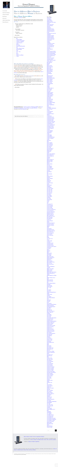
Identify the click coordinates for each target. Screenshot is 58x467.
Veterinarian (49, 411)
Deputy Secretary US (50, 156)
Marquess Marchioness (50, 257)
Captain (48, 85)
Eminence (48, 177)
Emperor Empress (50, 178)
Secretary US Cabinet (50, 367)
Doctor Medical (49, 166)
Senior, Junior (49, 378)
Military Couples (49, 269)
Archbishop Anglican (50, 35)
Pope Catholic (49, 315)
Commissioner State (50, 120)
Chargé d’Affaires (50, 95)
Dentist (48, 152)
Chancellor (48, 91)
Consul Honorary (50, 123)
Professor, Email (49, 338)
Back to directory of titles (28, 436)
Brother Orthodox (50, 81)
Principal (48, 336)
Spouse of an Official (19, 55)
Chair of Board (49, 89)
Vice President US (50, 417)
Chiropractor (49, 106)
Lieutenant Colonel (50, 243)
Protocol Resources (23, 109)
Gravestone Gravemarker (51, 211)
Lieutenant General (50, 244)
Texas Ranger (49, 394)
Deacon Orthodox (50, 143)
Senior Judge (49, 376)
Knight (48, 237)
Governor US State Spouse (51, 209)
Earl (47, 172)
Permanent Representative (51, 306)
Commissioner (49, 115)
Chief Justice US (49, 100)
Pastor (48, 302)
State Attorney (49, 391)
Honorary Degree (50, 217)
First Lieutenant (49, 192)
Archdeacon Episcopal (50, 38)
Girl (17, 47)
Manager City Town (50, 256)
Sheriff (48, 381)
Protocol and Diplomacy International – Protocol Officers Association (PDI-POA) (28, 107)
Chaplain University (50, 94)
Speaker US (49, 386)
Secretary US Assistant (50, 366)
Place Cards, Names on (50, 311)
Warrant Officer (49, 422)
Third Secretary (49, 396)
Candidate (48, 84)
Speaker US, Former (50, 388)
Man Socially (49, 255)
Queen (48, 343)
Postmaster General (50, 318)
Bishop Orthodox (50, 70)
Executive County (50, 182)
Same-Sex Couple (50, 359)
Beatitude (48, 63)
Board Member (49, 73)
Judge (48, 227)
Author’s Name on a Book (51, 60)
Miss (17, 50)
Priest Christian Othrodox (51, 333)
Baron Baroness (49, 62)
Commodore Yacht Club (51, 121)
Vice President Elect (50, 415)
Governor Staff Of (50, 206)
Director (48, 162)
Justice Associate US (50, 233)
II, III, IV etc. (49, 219)
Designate (48, 157)
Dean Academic (49, 146)
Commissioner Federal (50, 118)
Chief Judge (49, 98)
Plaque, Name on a (50, 312)
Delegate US (49, 151)
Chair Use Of (49, 90)
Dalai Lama (49, 140)
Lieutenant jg (49, 247)
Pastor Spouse (49, 303)
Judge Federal (49, 228)
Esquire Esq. (49, 180)
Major (48, 251)
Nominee (48, 295)
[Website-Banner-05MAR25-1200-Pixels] (29, 3)
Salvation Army (49, 357)
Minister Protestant (50, 280)
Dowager (48, 170)
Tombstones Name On (50, 399)
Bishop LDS (49, 67)
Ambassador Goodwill (50, 30)
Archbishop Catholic (50, 36)
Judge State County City (51, 230)
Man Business (49, 254)
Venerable (48, 407)
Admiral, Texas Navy (50, 24)
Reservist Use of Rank (50, 351)
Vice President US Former (51, 418)
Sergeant (48, 379)
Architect (48, 41)
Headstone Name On (50, 214)
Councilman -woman (50, 127)
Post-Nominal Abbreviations (51, 317)
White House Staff (50, 423)
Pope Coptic (49, 316)
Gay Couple (49, 198)
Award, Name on (49, 61)
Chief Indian (49, 96)
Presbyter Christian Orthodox (51, 321)
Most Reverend (49, 285)
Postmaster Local (49, 320)
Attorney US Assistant (50, 57)
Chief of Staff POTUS (50, 104)
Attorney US (49, 56)
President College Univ (50, 322)
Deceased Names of (50, 148)
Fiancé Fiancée (49, 185)
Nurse (48, 298)
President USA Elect (50, 328)
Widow (17, 56)
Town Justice (49, 400)
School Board (49, 360)
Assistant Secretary (50, 44)
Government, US (49, 204)
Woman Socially (49, 427)
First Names (18, 45)
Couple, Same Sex (19, 42)
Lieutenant (48, 241)
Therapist (48, 395)
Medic (48, 265)
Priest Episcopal (49, 334)
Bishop (48, 64)
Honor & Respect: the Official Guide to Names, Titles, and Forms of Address (43, 439)
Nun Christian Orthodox (51, 297)
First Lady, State (49, 189)
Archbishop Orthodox (50, 37)
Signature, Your (49, 382)
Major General (49, 253)
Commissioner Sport (50, 119)
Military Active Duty (50, 268)
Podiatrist (48, 313)
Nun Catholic (49, 296)
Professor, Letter (49, 340)
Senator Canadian (50, 373)
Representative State (50, 347)
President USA (49, 327)
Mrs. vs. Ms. (18, 51)
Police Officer (49, 314)
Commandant (49, 112)
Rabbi (48, 344)
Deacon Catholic (49, 142)
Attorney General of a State (51, 54)
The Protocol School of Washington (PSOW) (31, 106)
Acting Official (49, 19)
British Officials (49, 76)
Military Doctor (49, 270)
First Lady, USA (49, 190)
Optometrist (49, 299)
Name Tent (48, 291)
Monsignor (49, 284)
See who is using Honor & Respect (38, 436)
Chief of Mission (49, 101)
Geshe (48, 201)
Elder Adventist (49, 173)
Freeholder (48, 197)
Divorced (48, 164)
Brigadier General (50, 75)
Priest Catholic (49, 332)
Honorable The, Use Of (51, 216)
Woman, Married (19, 49)
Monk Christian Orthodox (51, 283)
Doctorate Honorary (50, 168)
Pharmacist (48, 308)
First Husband (49, 187)
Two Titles (48, 403)
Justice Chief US (49, 234)
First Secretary (49, 195)
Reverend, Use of (50, 354)
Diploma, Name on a (50, 159)
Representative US (50, 349)
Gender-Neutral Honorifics (20, 46)
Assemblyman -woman (50, 43)
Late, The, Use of (50, 238)
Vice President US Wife (51, 420)
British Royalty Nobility (51, 78)
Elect (48, 175)
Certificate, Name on (50, 88)
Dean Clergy (49, 147)
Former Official (49, 196)
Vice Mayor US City (50, 414)
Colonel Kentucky (50, 111)
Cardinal (48, 86)
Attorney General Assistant (51, 51)
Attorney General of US (51, 55)
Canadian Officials (50, 83)
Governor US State (50, 208)
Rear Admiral (49, 346)
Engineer (48, 179)
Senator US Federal (50, 374)
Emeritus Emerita (50, 176)
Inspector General (50, 220)
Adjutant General (49, 21)
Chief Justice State (50, 99)
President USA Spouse (50, 331)
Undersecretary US (50, 405)
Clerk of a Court (49, 109)
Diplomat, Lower (49, 161)
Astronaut (48, 47)
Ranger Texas (49, 345)
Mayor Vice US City (50, 264)
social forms (20, 17)
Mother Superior (49, 286)
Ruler (48, 356)
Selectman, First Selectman (51, 372)
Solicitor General (49, 385)
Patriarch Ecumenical (50, 305)
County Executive (50, 130)
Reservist (48, 350)
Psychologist (49, 341)
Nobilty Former (49, 294)
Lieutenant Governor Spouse (51, 246)
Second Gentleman (50, 361)
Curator (48, 139)
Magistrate (48, 250)
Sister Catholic (49, 384)
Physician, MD (49, 309)
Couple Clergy (49, 134)
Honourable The (49, 218)
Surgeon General (49, 392)
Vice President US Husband (51, 419)
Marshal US (49, 259)
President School (49, 324)
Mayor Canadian (49, 260)
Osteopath (48, 301)
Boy (17, 38)
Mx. (17, 52)
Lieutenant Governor (50, 245)
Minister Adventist (50, 279)
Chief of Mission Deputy (51, 102)
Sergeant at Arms (49, 380)
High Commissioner (50, 215)
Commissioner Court (50, 117)
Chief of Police (49, 103)
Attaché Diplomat (50, 48)
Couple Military (49, 135)
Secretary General (50, 365)
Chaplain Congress (50, 92)
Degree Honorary (50, 149)
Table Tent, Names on (50, 393)
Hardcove (30, 441)
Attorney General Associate (51, 52)
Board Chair (49, 72)
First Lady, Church (50, 188)
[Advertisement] (29, 96)
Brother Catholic (49, 80)
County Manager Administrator (49, 132)
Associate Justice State (50, 45)
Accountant (49, 18)
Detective (48, 158)
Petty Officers (49, 307)
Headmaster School (50, 212)
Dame (48, 141)
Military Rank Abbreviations (51, 272)
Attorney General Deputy (51, 53)
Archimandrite (49, 40)
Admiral (48, 23)
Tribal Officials (49, 402)
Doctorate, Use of (50, 169)
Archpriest (48, 42)
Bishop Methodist (50, 69)
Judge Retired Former (50, 229)
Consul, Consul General (51, 124)
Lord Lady (48, 248)
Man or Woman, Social (20, 48)
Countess (48, 129)
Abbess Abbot (49, 17)
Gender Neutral (49, 199)
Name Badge (49, 289)
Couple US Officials (50, 138)
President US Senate (50, 326)
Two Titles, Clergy (50, 404)
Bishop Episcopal (50, 66)
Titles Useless (49, 398)
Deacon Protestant (50, 144)
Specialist (48, 389)
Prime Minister (49, 335)
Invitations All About (50, 224)
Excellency (48, 181)
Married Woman (49, 258)
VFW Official (49, 412)
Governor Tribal (49, 207)
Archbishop (49, 34)
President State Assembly (51, 325)
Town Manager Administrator (51, 401)
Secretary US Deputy (50, 369)
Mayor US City (49, 263)
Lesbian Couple (49, 240)
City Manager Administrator (51, 108)
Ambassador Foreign (50, 28)
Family (17, 43)
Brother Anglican (50, 79)
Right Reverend (49, 355)
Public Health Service (50, 342)
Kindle (33, 441)
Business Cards (49, 82)
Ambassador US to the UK (51, 33)
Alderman (48, 26)
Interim (48, 221)
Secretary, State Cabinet (51, 371)
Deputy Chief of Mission (51, 153)
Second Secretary (50, 364)
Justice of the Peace (50, 235)
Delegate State (49, 150)
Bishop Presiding (50, 71)
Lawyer (48, 239)
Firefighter (48, 186)
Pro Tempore (49, 337)
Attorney (48, 50)
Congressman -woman (50, 122)
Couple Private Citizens (51, 137)
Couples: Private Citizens (20, 40)
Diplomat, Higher (50, 160)
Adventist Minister (50, 25)
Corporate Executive (50, 125)
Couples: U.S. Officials (20, 41)
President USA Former (50, 330)
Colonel (48, 110)
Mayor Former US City (50, 262)
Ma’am (48, 249)
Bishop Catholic (49, 65)
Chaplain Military (50, 93)
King (48, 236)
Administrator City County (51, 22)
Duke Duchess (49, 171)
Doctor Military (49, 167)
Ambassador (49, 27)
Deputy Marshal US (50, 154)
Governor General (50, 205)
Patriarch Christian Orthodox (51, 304)
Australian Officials (50, 59)
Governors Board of (50, 210)
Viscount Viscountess (50, 421)
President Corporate (50, 323)
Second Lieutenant (50, 363)
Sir (47, 383)
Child (48, 105)
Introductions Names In (51, 222)
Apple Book (37, 441)
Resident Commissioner (51, 352)
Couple (48, 133)
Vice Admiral (49, 413)
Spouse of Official (50, 390)
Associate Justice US (50, 46)
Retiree (17, 53)
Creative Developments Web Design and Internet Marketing (20, 454)
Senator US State (49, 375)
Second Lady (49, 362)
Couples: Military (19, 39)
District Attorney (49, 163)
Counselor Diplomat (50, 128)
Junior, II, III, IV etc (50, 231)
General (48, 200)
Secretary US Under (50, 370)
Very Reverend (49, 408)
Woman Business (50, 425)
